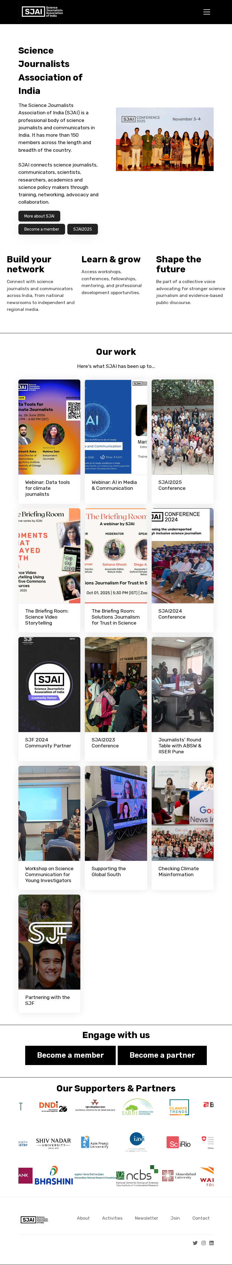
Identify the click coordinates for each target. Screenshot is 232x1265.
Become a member (70, 1055)
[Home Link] (42, 12)
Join (175, 1218)
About (83, 1218)
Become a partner (162, 1055)
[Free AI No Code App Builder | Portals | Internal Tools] (24, 1255)
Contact (201, 1218)
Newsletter (146, 1218)
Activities (112, 1218)
